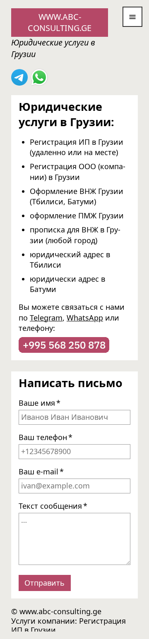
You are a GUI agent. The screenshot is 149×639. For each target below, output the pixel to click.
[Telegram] (19, 76)
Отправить (44, 583)
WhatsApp (85, 318)
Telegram (46, 318)
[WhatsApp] (39, 76)
